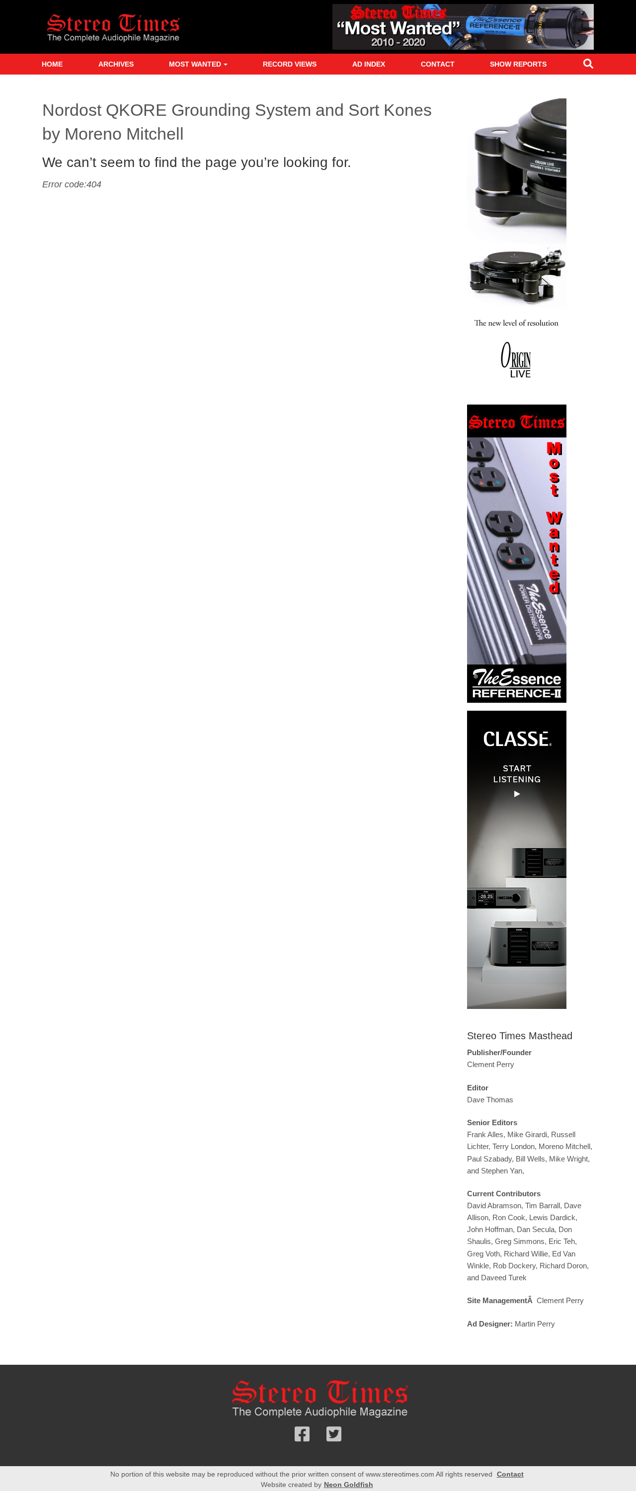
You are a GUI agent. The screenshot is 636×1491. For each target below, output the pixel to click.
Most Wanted (195, 64)
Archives (116, 64)
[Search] (588, 66)
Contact (438, 64)
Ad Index (368, 64)
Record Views (290, 64)
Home (52, 64)
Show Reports (518, 64)
